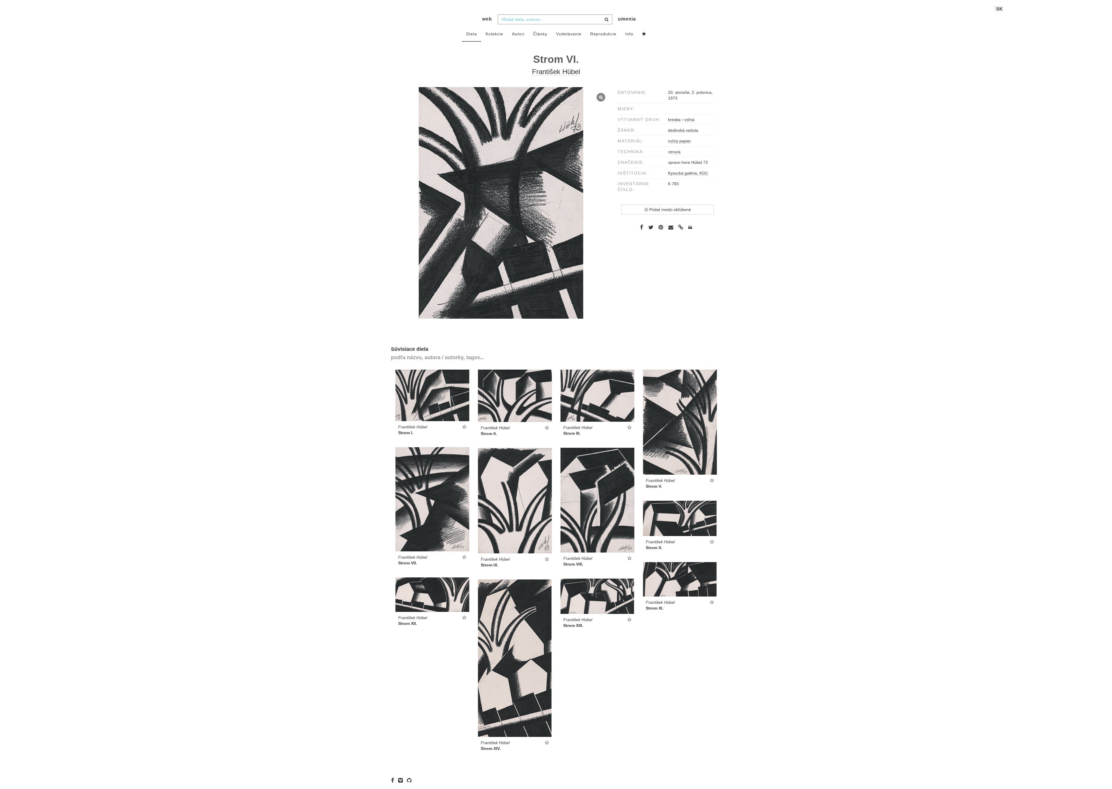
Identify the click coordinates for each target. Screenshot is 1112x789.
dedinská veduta (683, 130)
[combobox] (555, 19)
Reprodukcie (603, 34)
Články (540, 34)
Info (629, 34)
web (487, 18)
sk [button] (999, 8)
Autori (518, 34)
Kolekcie (494, 34)
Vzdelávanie (568, 34)
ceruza (674, 151)
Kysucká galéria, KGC (688, 173)
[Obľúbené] (644, 34)
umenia (627, 18)
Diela (471, 34)
